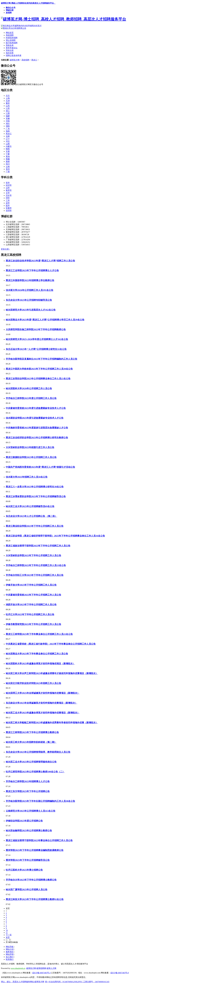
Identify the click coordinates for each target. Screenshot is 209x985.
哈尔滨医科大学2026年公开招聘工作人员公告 (29, 388)
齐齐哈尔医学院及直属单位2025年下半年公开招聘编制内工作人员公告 (41, 359)
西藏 (8, 159)
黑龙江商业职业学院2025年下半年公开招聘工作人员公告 (34, 526)
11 (7, 933)
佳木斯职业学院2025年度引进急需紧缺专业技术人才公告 (34, 418)
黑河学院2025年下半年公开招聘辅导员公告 (28, 860)
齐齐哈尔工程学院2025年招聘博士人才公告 (28, 781)
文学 (8, 193)
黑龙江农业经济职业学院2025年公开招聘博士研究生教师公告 (37, 437)
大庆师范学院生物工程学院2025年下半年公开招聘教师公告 (36, 329)
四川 (8, 164)
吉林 (8, 136)
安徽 (8, 118)
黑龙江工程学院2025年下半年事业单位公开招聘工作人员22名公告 (39, 634)
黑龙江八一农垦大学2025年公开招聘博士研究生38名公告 (35, 486)
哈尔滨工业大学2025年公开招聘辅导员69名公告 (30, 506)
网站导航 (10, 947)
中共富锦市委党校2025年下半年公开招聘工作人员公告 (33, 594)
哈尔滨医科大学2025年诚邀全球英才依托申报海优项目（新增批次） (40, 663)
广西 (8, 172)
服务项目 (10, 952)
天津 (8, 101)
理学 (8, 198)
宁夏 (8, 154)
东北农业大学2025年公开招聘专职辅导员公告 (29, 300)
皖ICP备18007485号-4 (41, 973)
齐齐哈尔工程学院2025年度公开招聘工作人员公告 (31, 398)
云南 (8, 167)
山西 (8, 144)
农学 (8, 203)
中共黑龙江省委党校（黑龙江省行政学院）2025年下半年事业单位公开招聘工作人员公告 (51, 644)
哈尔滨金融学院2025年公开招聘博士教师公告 (29, 830)
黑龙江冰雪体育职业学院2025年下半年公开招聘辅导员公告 (36, 496)
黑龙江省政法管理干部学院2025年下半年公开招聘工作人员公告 (38, 545)
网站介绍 (10, 949)
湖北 (8, 123)
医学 (8, 206)
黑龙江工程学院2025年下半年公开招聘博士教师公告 (32, 732)
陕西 (8, 149)
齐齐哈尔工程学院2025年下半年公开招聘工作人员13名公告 (36, 565)
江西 (8, 113)
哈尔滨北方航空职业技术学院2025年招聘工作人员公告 (33, 683)
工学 (8, 200)
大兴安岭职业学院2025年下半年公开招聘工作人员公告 (33, 555)
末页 (8, 937)
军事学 (9, 208)
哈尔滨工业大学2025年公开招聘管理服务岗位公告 (31, 761)
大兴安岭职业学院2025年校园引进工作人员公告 (30, 447)
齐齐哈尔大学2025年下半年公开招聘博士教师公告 (31, 879)
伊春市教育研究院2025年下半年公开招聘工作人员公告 (33, 624)
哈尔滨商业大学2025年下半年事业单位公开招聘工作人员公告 (37, 653)
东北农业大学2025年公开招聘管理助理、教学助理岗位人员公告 (38, 752)
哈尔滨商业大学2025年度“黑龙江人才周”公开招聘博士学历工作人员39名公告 (45, 319)
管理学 (9, 211)
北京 (8, 96)
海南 (8, 131)
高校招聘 (25, 60)
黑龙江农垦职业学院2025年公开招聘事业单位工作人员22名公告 (38, 378)
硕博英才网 (14, 60)
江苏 (8, 108)
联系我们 (10, 959)
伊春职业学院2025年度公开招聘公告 (24, 820)
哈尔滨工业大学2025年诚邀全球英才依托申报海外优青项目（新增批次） (43, 712)
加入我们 (10, 957)
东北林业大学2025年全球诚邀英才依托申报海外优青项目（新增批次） (41, 703)
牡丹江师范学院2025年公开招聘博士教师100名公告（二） (35, 771)
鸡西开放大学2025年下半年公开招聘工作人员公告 (31, 604)
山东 (8, 106)
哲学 (8, 183)
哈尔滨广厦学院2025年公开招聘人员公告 (26, 889)
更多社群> (5, 249)
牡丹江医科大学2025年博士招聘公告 (24, 870)
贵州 (8, 169)
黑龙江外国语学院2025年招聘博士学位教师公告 (30, 280)
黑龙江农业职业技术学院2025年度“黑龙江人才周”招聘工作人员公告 (40, 260)
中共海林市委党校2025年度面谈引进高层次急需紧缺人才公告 (37, 427)
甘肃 (8, 151)
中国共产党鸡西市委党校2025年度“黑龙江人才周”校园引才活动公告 (40, 467)
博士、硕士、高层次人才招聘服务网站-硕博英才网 (22, 982)
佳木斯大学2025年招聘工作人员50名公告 (27, 477)
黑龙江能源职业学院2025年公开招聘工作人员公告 (31, 457)
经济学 (9, 185)
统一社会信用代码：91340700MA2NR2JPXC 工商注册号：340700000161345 (77, 982)
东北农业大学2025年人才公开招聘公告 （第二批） (31, 516)
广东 (8, 129)
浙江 (8, 111)
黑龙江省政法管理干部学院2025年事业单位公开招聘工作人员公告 (39, 840)
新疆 (8, 161)
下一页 (9, 935)
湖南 (8, 126)
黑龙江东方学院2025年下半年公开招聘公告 (28, 791)
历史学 (9, 195)
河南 (8, 121)
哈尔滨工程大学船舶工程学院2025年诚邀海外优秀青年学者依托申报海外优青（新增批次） (52, 722)
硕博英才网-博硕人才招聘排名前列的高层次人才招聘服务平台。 (28, 3)
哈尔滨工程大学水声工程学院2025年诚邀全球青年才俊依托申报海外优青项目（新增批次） (52, 673)
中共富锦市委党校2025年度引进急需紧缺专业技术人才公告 (36, 408)
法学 (8, 188)
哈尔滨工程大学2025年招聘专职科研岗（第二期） (31, 742)
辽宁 (8, 139)
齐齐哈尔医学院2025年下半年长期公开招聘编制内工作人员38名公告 (40, 801)
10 (7, 930)
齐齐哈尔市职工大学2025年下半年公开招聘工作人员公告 (34, 575)
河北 (8, 141)
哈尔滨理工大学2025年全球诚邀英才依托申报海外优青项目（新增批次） (43, 693)
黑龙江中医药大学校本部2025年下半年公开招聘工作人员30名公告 (39, 369)
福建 (8, 116)
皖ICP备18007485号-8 (120, 973)
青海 (8, 156)
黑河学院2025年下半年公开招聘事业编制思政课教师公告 (34, 850)
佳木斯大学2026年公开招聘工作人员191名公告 (29, 290)
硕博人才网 (51, 968)
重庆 (8, 103)
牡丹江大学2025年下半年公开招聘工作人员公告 (30, 614)
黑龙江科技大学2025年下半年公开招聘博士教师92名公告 (35, 899)
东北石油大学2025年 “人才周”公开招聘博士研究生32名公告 (36, 349)
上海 (8, 98)
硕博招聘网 (41, 968)
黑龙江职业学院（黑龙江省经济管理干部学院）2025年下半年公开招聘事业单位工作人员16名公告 (55, 535)
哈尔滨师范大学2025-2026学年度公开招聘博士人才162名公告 (37, 339)
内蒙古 (9, 146)
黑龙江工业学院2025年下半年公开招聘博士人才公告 (32, 270)
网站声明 (10, 954)
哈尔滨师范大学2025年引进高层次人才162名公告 (31, 310)
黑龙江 (34, 60)
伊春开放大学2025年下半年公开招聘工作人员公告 (31, 585)
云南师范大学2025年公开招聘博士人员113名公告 (30, 811)
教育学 (9, 190)
